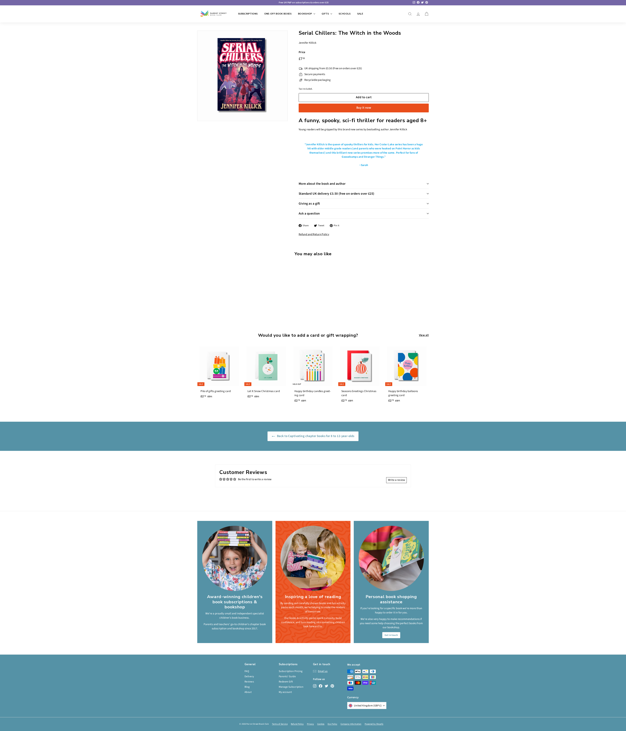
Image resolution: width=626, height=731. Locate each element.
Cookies (320, 724)
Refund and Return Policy (314, 234)
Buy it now (363, 108)
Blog (247, 687)
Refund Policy (297, 724)
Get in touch (391, 635)
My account (285, 692)
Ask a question (309, 213)
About (248, 692)
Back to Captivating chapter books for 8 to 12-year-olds (315, 436)
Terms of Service (280, 724)
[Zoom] (242, 76)
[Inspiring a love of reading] (313, 558)
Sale (360, 13)
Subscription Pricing (291, 671)
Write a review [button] (396, 480)
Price (302, 52)
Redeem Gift (286, 681)
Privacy (310, 724)
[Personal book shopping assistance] (391, 558)
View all (424, 335)
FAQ (247, 671)
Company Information (351, 724)
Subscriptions (248, 13)
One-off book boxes (277, 13)
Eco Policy (332, 724)
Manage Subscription (291, 687)
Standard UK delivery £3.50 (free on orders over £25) (336, 193)
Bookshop (305, 13)
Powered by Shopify (374, 724)
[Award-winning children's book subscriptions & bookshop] (234, 558)
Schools (344, 13)
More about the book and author (322, 183)
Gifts (326, 13)
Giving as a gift (309, 203)
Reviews (249, 681)
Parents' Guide (287, 676)
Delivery (249, 676)
